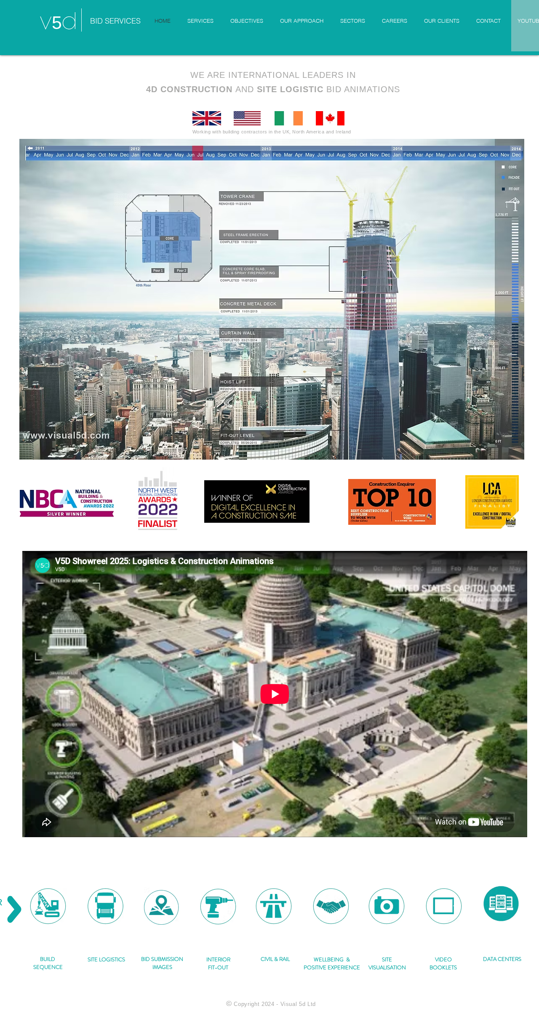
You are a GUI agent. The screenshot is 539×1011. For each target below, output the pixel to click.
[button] (271, 299)
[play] (503, 452)
